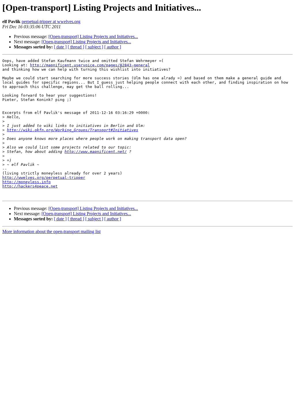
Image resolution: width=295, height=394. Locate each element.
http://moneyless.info (26, 182)
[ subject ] (94, 46)
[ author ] (112, 46)
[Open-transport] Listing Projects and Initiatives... (93, 36)
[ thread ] (76, 46)
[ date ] (60, 46)
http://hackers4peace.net (30, 186)
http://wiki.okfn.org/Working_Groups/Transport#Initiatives (72, 130)
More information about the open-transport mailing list (51, 231)
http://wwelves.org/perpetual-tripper (43, 177)
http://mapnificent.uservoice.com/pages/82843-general (90, 65)
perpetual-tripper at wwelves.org (51, 21)
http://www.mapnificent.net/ (96, 151)
